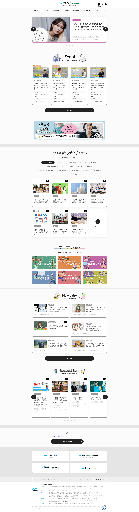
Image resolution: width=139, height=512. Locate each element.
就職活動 (39, 401)
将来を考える (56, 10)
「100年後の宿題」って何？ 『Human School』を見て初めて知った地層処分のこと (57, 327)
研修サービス (51, 503)
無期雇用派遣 (98, 500)
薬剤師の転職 (64, 500)
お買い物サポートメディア (88, 495)
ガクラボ (93, 314)
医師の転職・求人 (85, 500)
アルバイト (102, 486)
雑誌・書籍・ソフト (61, 493)
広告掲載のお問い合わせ (68, 480)
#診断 (75, 174)
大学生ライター (86, 314)
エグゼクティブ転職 (86, 498)
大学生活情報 (96, 492)
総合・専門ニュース (61, 492)
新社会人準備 (76, 10)
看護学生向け (64, 486)
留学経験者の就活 (57, 486)
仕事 (82, 407)
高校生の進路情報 (52, 490)
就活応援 (67, 10)
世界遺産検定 (76, 493)
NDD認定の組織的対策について (88, 480)
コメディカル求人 (78, 500)
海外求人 (85, 486)
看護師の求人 (70, 500)
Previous (33, 29)
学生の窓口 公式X (67, 441)
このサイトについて (35, 480)
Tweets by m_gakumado (57, 436)
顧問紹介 (59, 500)
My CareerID (70, 495)
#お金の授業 (75, 170)
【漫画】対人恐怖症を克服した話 (45, 314)
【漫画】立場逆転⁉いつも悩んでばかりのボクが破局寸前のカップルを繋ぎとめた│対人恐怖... (95, 328)
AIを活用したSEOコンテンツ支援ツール (56, 496)
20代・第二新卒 (66, 498)
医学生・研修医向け (72, 486)
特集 (97, 10)
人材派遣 (50, 498)
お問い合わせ (50, 480)
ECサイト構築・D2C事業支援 (54, 495)
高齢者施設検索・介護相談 (69, 496)
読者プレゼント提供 (61, 480)
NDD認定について (80, 480)
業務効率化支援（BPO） (59, 503)
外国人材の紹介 (65, 501)
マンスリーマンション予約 (99, 495)
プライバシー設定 (75, 479)
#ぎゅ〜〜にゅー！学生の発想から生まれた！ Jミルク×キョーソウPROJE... (60, 201)
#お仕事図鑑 (93, 162)
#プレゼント (63, 166)
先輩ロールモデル (75, 409)
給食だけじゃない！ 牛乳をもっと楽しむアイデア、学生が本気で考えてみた (97, 201)
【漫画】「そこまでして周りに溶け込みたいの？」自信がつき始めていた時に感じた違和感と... (57, 309)
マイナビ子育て (91, 493)
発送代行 (67, 503)
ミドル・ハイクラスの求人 (93, 486)
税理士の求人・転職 (52, 500)
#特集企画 (89, 166)
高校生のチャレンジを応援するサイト (73, 492)
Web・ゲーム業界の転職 (58, 498)
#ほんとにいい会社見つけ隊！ (76, 166)
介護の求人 (51, 501)
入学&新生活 (35, 10)
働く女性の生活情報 (52, 493)
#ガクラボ (84, 162)
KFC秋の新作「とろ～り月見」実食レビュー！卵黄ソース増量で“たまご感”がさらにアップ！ (95, 345)
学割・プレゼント (87, 10)
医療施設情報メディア (78, 495)
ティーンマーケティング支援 (87, 492)
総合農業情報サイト (83, 493)
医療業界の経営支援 (57, 501)
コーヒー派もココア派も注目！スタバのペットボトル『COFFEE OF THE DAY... (95, 309)
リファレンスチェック (90, 503)
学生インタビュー (38, 350)
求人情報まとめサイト (53, 492)
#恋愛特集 (96, 170)
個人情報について (45, 480)
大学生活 (46, 10)
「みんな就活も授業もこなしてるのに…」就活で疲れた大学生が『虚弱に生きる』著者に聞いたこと (57, 345)
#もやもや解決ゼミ (86, 170)
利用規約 (40, 480)
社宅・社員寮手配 (82, 503)
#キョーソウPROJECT (48, 162)
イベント (105, 10)
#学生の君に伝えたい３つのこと (47, 170)
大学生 (63, 401)
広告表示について (55, 480)
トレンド (74, 314)
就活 (35, 401)
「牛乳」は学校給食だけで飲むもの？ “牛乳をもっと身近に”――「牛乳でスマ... (79, 201)
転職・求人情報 (80, 486)
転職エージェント (78, 498)
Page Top (101, 479)
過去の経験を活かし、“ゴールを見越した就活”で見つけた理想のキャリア (98, 399)
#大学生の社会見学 (61, 162)
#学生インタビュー (66, 174)
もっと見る (69, 110)
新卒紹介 (72, 498)
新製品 (79, 314)
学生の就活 (51, 486)
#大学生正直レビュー (63, 170)
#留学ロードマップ (73, 162)
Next (105, 29)
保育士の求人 (92, 500)
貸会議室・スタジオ (73, 503)
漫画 (35, 314)
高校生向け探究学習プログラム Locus (63, 490)
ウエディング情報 (69, 493)
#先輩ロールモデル (51, 166)
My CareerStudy (64, 495)
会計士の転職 (94, 498)
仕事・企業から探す (37, 406)
